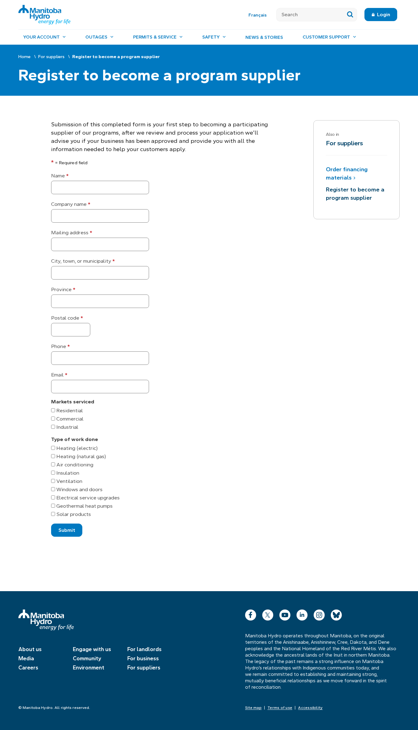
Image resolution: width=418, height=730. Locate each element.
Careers (28, 668)
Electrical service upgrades (87, 498)
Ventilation (68, 481)
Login (383, 14)
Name (60, 176)
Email (59, 375)
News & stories (264, 37)
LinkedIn (302, 613)
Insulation (67, 473)
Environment (88, 668)
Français (257, 15)
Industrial (66, 427)
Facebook (250, 613)
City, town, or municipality (83, 261)
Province (63, 289)
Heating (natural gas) (80, 456)
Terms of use (279, 708)
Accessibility (310, 708)
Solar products (73, 514)
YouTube (284, 613)
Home (24, 56)
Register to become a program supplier (355, 193)
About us (30, 649)
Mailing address (71, 232)
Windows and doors (79, 489)
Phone (60, 346)
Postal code (67, 318)
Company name (70, 204)
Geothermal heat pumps (84, 506)
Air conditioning (74, 465)
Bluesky (336, 613)
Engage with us (92, 649)
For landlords (144, 649)
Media (26, 658)
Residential (69, 410)
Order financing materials (347, 173)
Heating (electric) (76, 448)
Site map (253, 708)
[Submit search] (350, 14)
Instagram (319, 613)
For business (143, 658)
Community (87, 658)
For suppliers (51, 56)
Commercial (69, 419)
